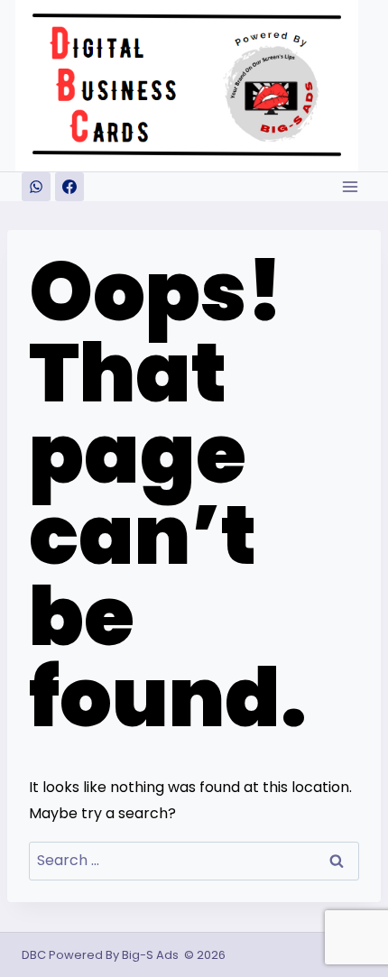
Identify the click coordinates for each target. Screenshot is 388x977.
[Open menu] (349, 186)
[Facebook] (69, 186)
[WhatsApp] (36, 186)
